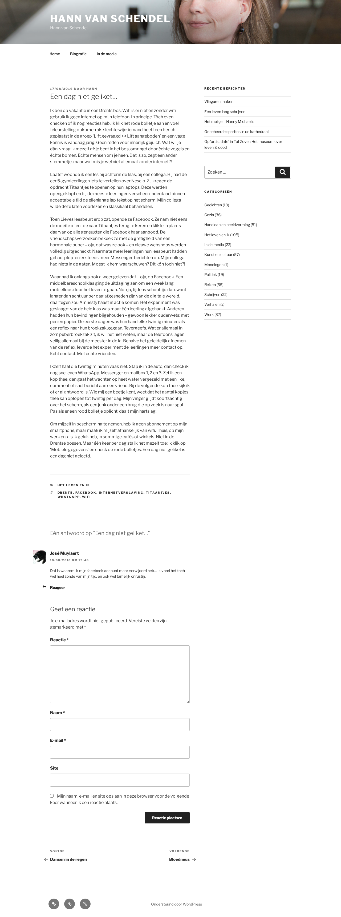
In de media (107, 53)
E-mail (58, 740)
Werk (209, 314)
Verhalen (212, 304)
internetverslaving (121, 492)
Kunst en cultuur (218, 254)
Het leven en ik (74, 485)
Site (54, 768)
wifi (86, 497)
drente (65, 492)
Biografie (78, 53)
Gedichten (213, 205)
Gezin (209, 214)
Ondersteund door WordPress (176, 904)
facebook (85, 492)
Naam (57, 712)
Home (55, 53)
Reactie (59, 639)
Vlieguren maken (218, 101)
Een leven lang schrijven (224, 111)
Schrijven (212, 294)
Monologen (214, 264)
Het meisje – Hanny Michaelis (229, 121)
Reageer (57, 587)
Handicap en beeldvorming (227, 224)
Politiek (210, 274)
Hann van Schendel (110, 19)
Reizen (210, 284)
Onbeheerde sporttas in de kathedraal (236, 131)
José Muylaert (64, 553)
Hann (91, 89)
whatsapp (69, 497)
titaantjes (158, 492)
